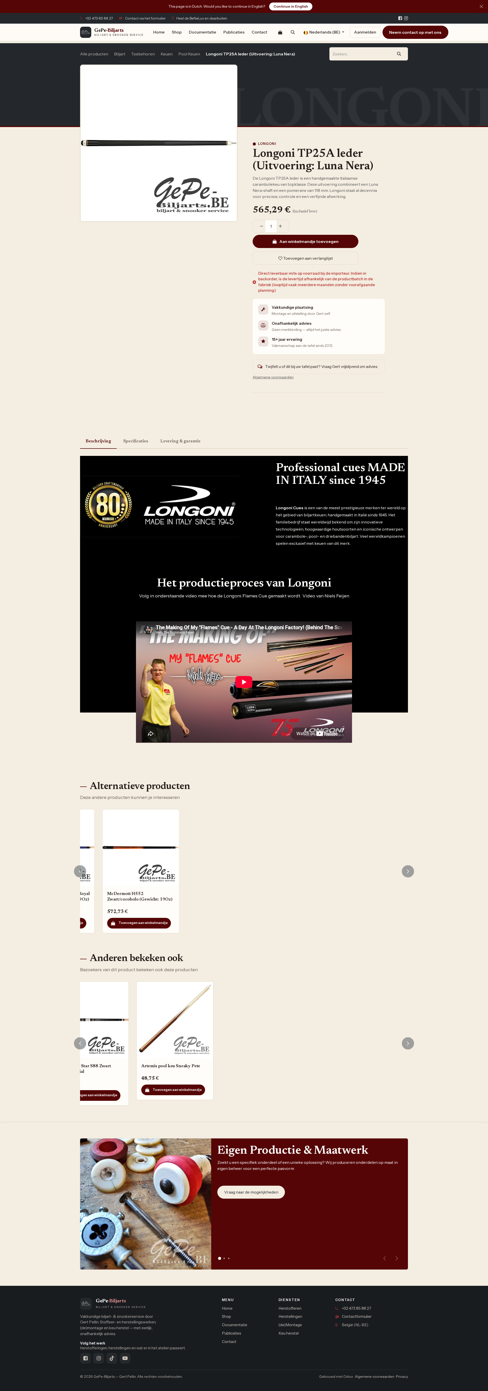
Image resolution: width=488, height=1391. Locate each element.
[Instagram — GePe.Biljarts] (406, 18)
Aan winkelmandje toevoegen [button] (309, 241)
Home (227, 1308)
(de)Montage (290, 1324)
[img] (397, 1258)
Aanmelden (365, 32)
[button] (292, 32)
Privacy (402, 1376)
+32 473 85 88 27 (356, 1308)
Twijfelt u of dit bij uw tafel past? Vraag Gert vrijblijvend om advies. (321, 366)
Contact (229, 1341)
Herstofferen (290, 1308)
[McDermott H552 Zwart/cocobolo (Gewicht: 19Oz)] (122, 847)
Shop (226, 1316)
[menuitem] (159, 32)
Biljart (119, 53)
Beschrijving (98, 441)
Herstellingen (290, 1316)
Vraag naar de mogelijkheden (251, 1192)
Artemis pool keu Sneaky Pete (118, 1066)
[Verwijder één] (259, 226)
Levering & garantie (180, 441)
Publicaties (231, 1333)
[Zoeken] (399, 53)
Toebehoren (143, 53)
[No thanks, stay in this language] (481, 6)
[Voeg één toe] (282, 226)
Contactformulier (357, 1316)
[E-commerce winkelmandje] (280, 32)
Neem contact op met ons (415, 32)
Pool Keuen (189, 53)
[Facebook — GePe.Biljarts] (400, 18)
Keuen (167, 53)
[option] (244, 871)
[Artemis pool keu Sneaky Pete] (122, 1020)
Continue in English (290, 6)
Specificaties (135, 441)
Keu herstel (289, 1333)
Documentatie (234, 1324)
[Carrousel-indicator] (224, 1258)
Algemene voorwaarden (374, 1376)
